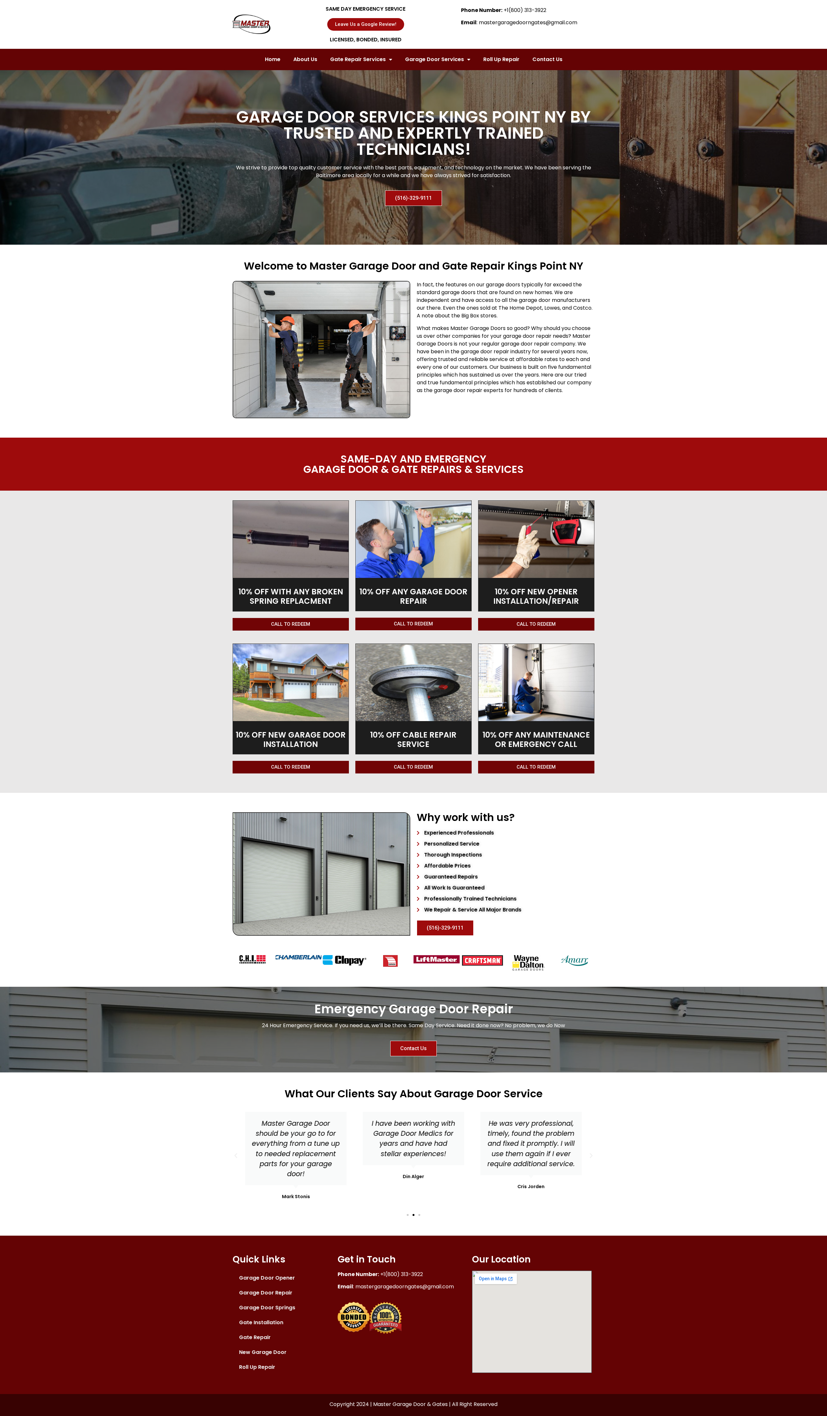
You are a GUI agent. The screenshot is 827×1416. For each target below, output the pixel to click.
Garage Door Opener (267, 1278)
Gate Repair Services (358, 59)
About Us (305, 59)
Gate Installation (261, 1322)
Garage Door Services (434, 59)
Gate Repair (255, 1337)
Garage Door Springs (267, 1307)
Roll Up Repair (501, 59)
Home (272, 59)
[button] (408, 1215)
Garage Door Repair (265, 1292)
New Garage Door (263, 1352)
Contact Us (547, 59)
